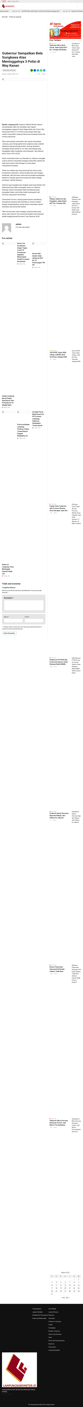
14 (70, 1285)
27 (65, 1291)
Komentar (9, 598)
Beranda (5, 17)
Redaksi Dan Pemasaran (40, 1315)
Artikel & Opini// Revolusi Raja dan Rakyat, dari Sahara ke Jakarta (59, 815)
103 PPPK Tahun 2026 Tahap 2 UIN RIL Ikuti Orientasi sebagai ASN (26, 11)
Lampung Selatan (54, 1350)
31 (52, 1294)
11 (56, 1285)
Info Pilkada (52, 1309)
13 (65, 1285)
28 (70, 1291)
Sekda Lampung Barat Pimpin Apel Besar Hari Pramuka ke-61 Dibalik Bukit (8, 400)
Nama (6, 617)
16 (78, 1285)
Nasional (51, 1315)
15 (74, 1285)
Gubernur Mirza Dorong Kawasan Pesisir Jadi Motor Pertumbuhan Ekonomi (59, 1123)
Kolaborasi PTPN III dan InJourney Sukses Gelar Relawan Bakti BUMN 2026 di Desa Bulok (59, 662)
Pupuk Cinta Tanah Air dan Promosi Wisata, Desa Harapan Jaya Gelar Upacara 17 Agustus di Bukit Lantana (59, 508)
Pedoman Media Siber (39, 1318)
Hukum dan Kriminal (55, 1334)
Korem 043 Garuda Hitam (57, 1340)
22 (74, 1288)
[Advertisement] (23, 36)
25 (56, 1291)
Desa (50, 1337)
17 (52, 1288)
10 (52, 1285)
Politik (50, 1325)
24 (52, 1291)
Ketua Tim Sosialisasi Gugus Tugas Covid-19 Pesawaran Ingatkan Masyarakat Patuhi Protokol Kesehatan (23, 252)
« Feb (63, 1298)
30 (78, 1291)
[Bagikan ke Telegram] (44, 71)
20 (65, 1288)
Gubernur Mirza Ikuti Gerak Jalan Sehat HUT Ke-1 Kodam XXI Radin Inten (58, 47)
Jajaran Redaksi (37, 1312)
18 (56, 1288)
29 (74, 1291)
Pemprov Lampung (15, 17)
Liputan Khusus (53, 1312)
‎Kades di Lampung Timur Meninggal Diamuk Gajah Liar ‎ (8, 569)
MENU (4, 1)
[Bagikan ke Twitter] (37, 71)
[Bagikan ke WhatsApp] (41, 71)
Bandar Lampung (54, 1331)
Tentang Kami (36, 1309)
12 (61, 1285)
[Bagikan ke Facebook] (34, 71)
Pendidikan (52, 1328)
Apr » (67, 1298)
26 (61, 1291)
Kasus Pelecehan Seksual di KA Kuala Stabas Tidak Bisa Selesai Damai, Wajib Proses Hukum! (57, 969)
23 (78, 1288)
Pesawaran (52, 1347)
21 (70, 1288)
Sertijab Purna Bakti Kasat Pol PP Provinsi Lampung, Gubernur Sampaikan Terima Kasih (38, 418)
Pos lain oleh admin (23, 227)
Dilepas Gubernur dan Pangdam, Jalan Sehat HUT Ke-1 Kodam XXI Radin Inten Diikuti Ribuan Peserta (59, 201)
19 (61, 1288)
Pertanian (52, 1318)
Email (27, 617)
